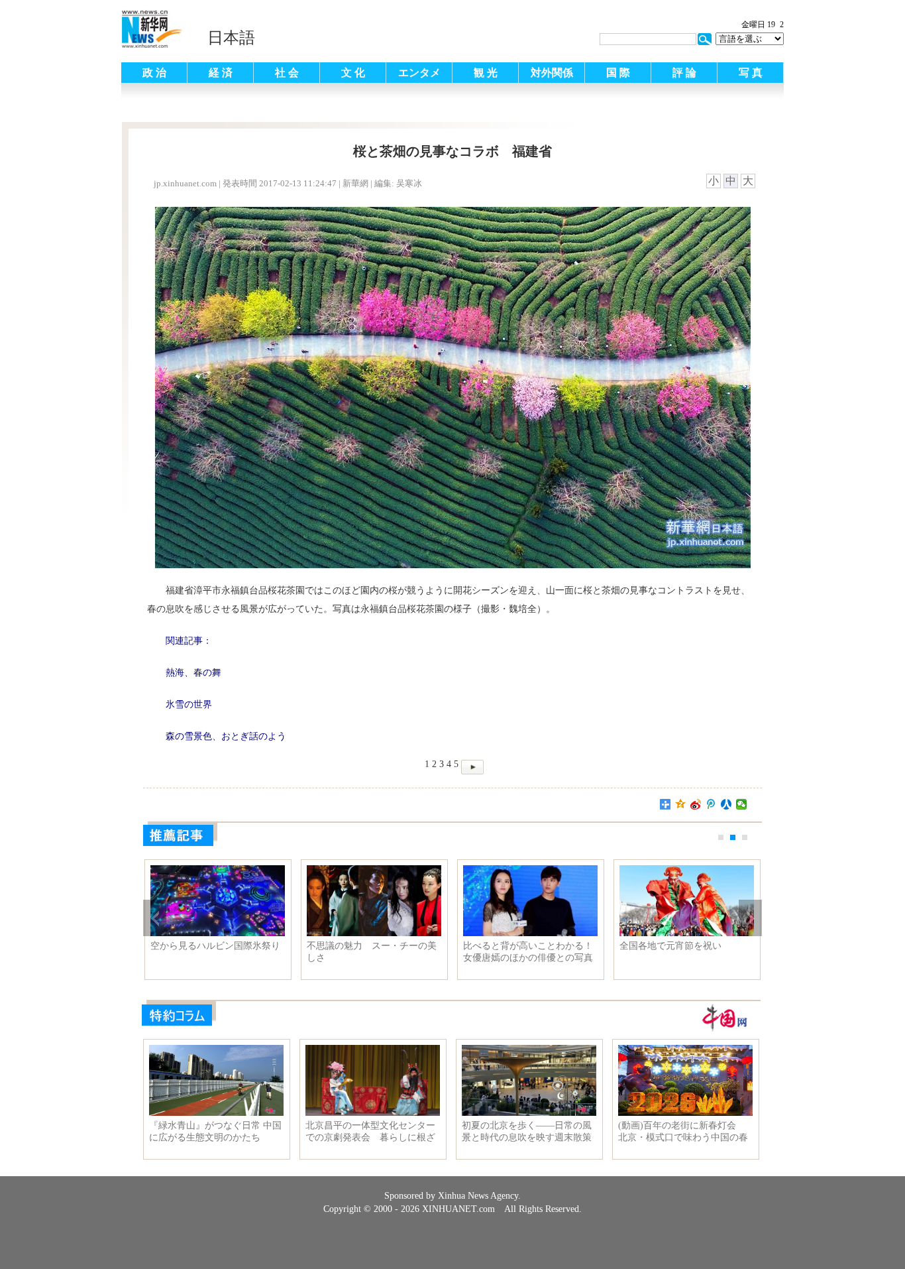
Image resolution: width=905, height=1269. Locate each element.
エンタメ (419, 72)
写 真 (751, 72)
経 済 (221, 72)
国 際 (618, 72)
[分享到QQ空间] (680, 804)
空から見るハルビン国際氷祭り (215, 946)
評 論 (684, 72)
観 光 (486, 72)
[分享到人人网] (726, 804)
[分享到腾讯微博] (711, 804)
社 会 (287, 72)
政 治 (154, 72)
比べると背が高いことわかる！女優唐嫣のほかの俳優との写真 (528, 952)
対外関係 (552, 72)
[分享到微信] (741, 804)
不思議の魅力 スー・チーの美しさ (372, 952)
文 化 (353, 72)
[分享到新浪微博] (696, 804)
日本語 (231, 37)
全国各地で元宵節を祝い (670, 946)
